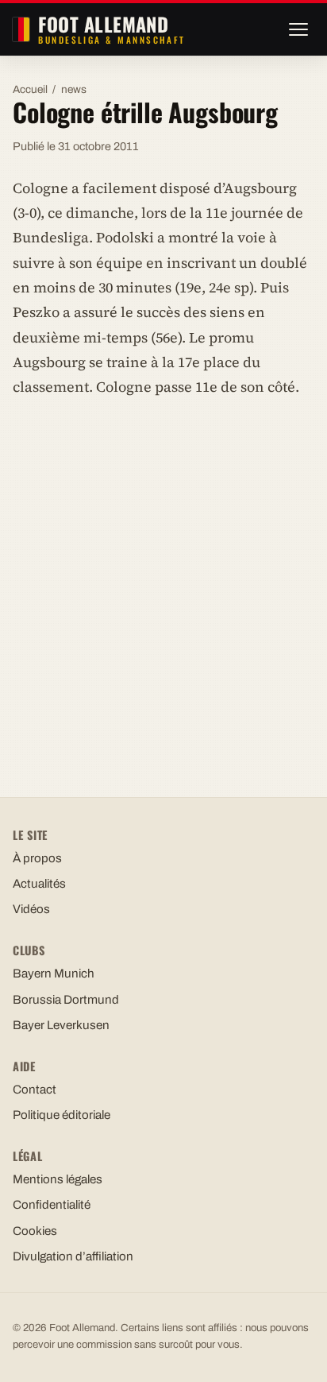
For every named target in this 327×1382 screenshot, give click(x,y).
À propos (37, 858)
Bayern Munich (53, 973)
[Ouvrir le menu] (298, 29)
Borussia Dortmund (66, 999)
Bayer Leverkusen (61, 1025)
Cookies (35, 1231)
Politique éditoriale (61, 1115)
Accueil (30, 89)
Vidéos (31, 909)
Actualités (39, 883)
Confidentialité (51, 1204)
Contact (34, 1089)
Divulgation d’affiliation (73, 1256)
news (74, 89)
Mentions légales (57, 1179)
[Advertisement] (163, 582)
